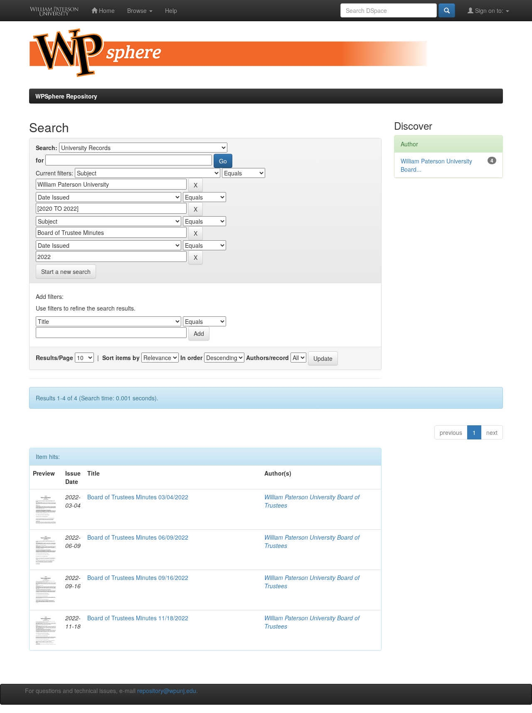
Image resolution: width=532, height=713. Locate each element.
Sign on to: (489, 10)
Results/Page (54, 357)
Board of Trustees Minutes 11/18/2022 (137, 618)
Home (106, 10)
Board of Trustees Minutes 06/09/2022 (137, 537)
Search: (46, 147)
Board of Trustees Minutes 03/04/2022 (137, 497)
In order (191, 357)
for (40, 160)
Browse (137, 10)
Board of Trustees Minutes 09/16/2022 (137, 577)
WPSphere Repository (66, 96)
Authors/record (267, 357)
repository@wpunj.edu (166, 690)
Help (171, 10)
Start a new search (66, 271)
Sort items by (121, 357)
